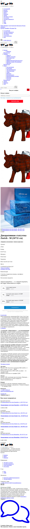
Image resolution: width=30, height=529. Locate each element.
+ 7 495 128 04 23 (7, 40)
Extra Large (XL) (10, 58)
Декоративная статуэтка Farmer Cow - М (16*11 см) (14, 415)
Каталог (5, 10)
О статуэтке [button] (3, 315)
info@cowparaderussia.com (7, 391)
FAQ (4, 20)
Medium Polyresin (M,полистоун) (14, 60)
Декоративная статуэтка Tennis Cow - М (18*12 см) (14, 426)
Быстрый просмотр (5, 401)
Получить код (15, 101)
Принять (3, 499)
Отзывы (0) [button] (3, 393)
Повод (5, 12)
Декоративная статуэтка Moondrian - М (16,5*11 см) (14, 437)
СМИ (4, 23)
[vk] (2, 40)
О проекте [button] (3, 328)
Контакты (19, 25)
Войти (2, 25)
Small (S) (8, 55)
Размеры (5, 11)
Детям (7, 72)
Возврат (6, 25)
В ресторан (9, 68)
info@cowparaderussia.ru (15, 482)
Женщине (8, 73)
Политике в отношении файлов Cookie (13, 497)
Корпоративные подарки (12, 76)
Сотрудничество (12, 25)
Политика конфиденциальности (11, 477)
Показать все (6, 52)
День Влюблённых (11, 69)
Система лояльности (8, 19)
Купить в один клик (18, 241)
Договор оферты (7, 479)
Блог (4, 21)
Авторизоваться (15, 307)
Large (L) (8, 59)
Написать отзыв (5, 395)
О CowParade (6, 30)
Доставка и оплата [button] (5, 364)
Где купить (6, 18)
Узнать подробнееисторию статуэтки (5, 268)
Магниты (8, 63)
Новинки (5, 14)
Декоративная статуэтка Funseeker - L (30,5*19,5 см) (14, 405)
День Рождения (10, 71)
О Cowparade (6, 8)
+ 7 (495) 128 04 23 (5, 390)
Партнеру (8, 78)
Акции (5, 15)
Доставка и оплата (8, 16)
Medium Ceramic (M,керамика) (13, 61)
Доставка (12, 28)
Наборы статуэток (10, 56)
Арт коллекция (10, 67)
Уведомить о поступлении (7, 241)
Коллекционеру (10, 75)
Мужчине (8, 77)
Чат (15, 28)
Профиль (7, 28)
